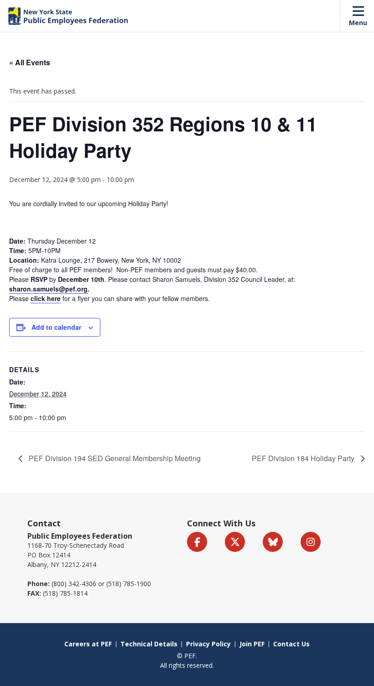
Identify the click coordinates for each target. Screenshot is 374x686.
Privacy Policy (208, 643)
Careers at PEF (88, 643)
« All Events (29, 62)
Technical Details (148, 643)
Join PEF (252, 643)
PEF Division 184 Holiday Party (304, 458)
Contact (44, 523)
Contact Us (291, 643)
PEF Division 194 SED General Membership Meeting (114, 458)
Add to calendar (56, 327)
